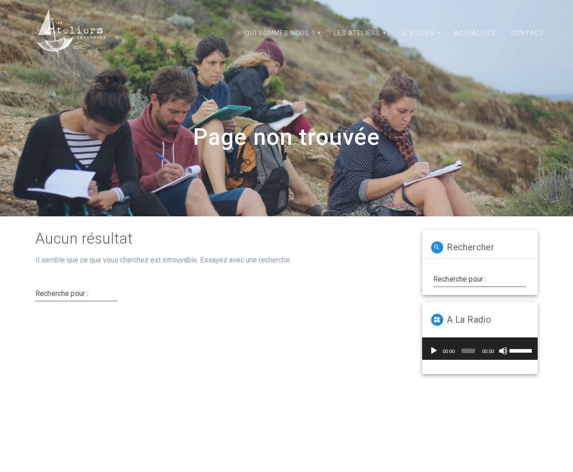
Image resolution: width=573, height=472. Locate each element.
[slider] (521, 350)
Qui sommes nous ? (280, 33)
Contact (527, 33)
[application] (480, 348)
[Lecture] (433, 350)
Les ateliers (357, 33)
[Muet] (503, 350)
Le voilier (417, 33)
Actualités (475, 33)
